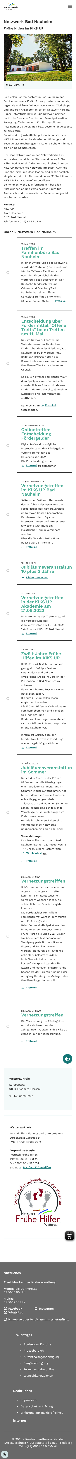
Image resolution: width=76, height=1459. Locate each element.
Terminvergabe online (39, 1369)
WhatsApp (15, 1312)
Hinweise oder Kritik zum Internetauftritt (38, 1319)
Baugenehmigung (36, 1363)
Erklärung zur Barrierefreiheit (41, 1412)
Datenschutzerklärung (36, 1406)
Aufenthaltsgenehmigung (42, 1357)
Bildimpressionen (37, 577)
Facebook (15, 1308)
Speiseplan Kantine (37, 1344)
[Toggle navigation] (70, 6)
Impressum (28, 1400)
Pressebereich (34, 1350)
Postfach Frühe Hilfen (37, 1167)
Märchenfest (34, 853)
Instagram (46, 1308)
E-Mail (52, 1446)
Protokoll (60, 300)
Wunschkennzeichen (38, 1375)
